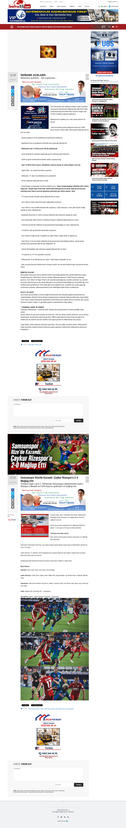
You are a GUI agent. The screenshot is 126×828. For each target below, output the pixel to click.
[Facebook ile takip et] (58, 817)
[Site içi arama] (116, 27)
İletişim (61, 1)
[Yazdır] (12, 101)
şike (40, 344)
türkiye (37, 344)
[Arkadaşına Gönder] (12, 97)
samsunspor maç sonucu (62, 709)
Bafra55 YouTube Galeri (46, 1)
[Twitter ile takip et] (61, 817)
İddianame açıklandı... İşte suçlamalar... (39, 78)
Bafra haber (31, 344)
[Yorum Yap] (12, 104)
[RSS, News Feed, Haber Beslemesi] (64, 817)
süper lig (52, 709)
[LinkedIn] (12, 94)
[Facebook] (12, 87)
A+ (87, 75)
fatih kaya (47, 709)
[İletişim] (113, 27)
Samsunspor (31, 709)
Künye (55, 1)
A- (87, 78)
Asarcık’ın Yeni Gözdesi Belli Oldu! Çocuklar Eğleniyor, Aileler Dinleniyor (40, 27)
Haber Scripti (61, 821)
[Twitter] (12, 90)
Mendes (72, 709)
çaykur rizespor (40, 709)
